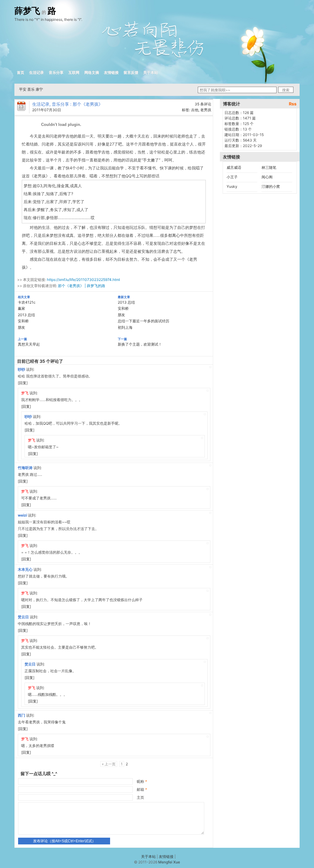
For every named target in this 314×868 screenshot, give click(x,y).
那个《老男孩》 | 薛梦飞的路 (81, 285)
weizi (22, 515)
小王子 (232, 177)
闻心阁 (267, 177)
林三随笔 (269, 167)
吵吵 (21, 369)
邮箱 (142, 789)
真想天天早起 (29, 344)
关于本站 (150, 72)
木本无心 (25, 569)
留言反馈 (131, 72)
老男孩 (205, 110)
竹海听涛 (25, 467)
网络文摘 (91, 72)
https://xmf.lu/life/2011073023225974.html (83, 279)
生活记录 (36, 72)
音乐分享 (56, 72)
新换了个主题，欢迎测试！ (140, 344)
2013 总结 (26, 315)
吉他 (194, 110)
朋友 (21, 327)
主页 (140, 797)
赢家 (21, 308)
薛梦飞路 (35, 11)
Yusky (232, 186)
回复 (22, 383)
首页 (20, 72)
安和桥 (23, 321)
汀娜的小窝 (271, 186)
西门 (21, 715)
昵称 (142, 781)
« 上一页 (109, 764)
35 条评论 (203, 104)
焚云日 (23, 617)
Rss (293, 103)
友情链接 (111, 72)
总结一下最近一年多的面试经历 (143, 321)
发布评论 (64, 841)
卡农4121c (27, 302)
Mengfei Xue (169, 862)
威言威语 (234, 167)
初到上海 (125, 327)
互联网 (73, 72)
